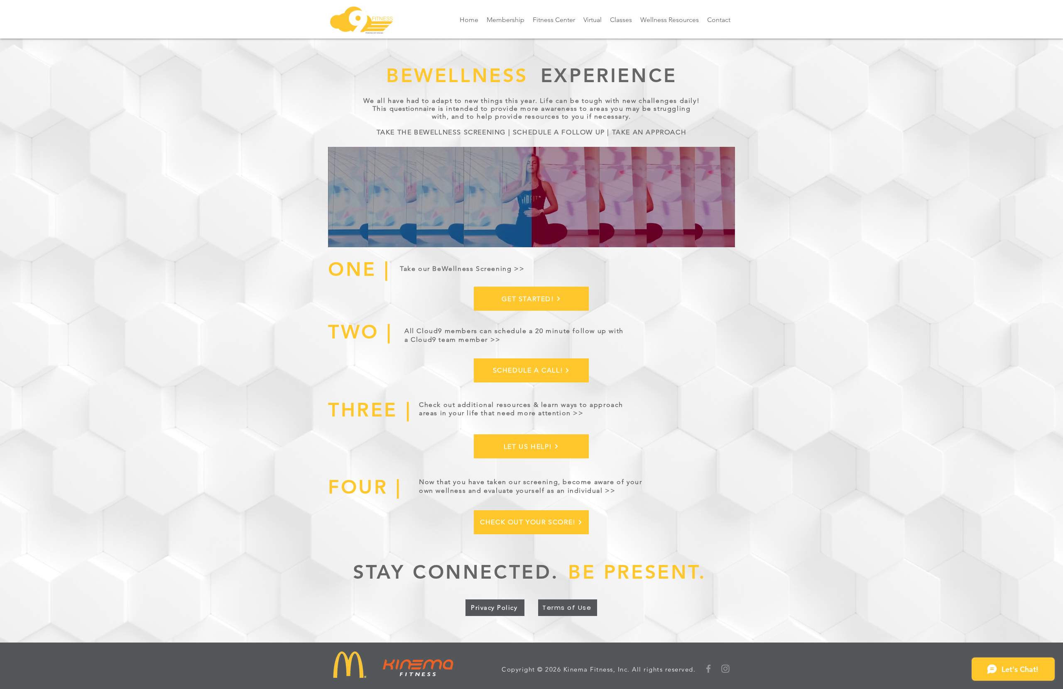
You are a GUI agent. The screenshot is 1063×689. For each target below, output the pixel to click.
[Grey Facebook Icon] (708, 668)
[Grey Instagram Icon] (725, 668)
